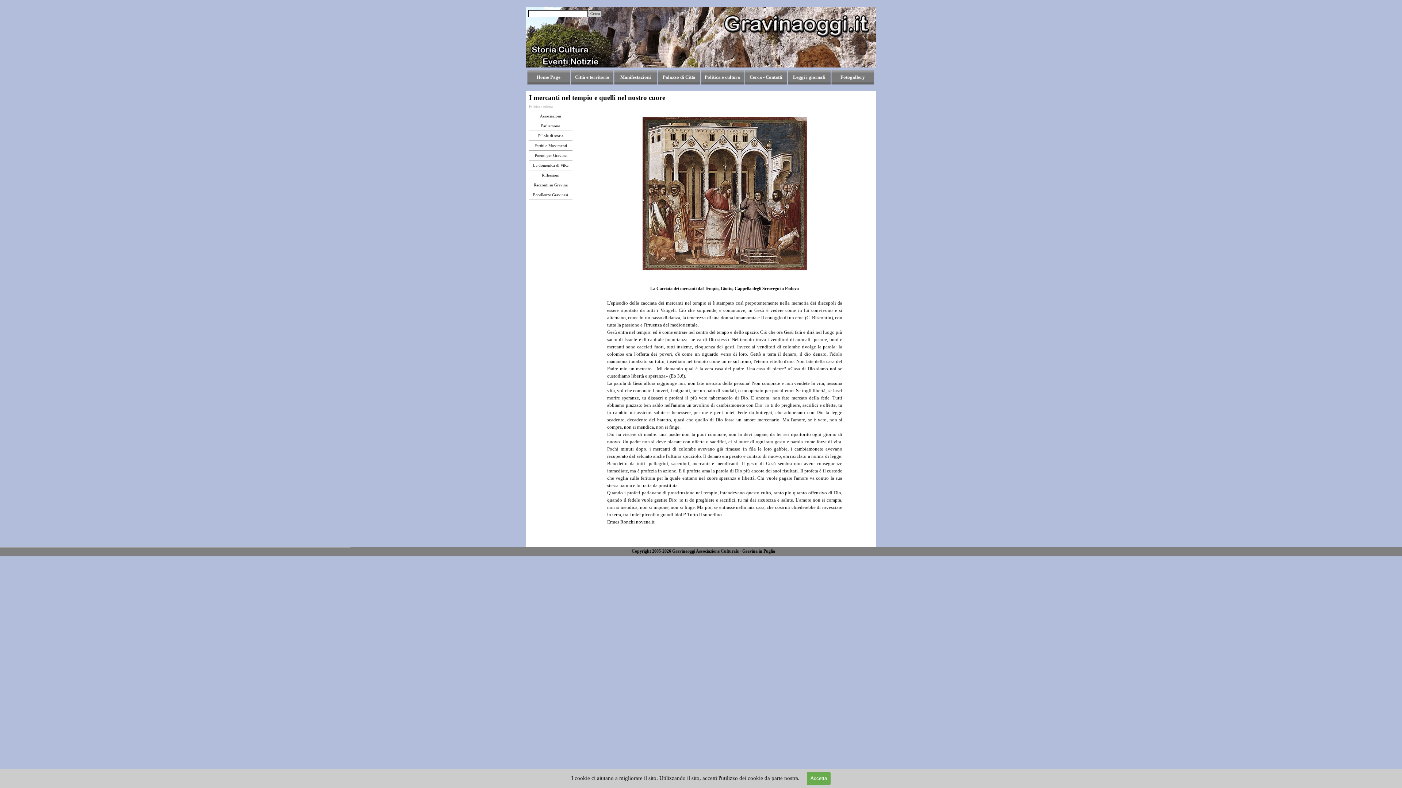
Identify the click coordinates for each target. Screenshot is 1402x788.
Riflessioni (550, 175)
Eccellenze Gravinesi (550, 195)
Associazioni (550, 116)
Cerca (595, 14)
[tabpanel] (724, 412)
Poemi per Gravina (551, 156)
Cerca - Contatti (766, 77)
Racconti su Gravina (551, 185)
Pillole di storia (550, 136)
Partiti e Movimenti (551, 146)
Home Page (548, 77)
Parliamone (550, 126)
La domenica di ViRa (550, 165)
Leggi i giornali (809, 77)
